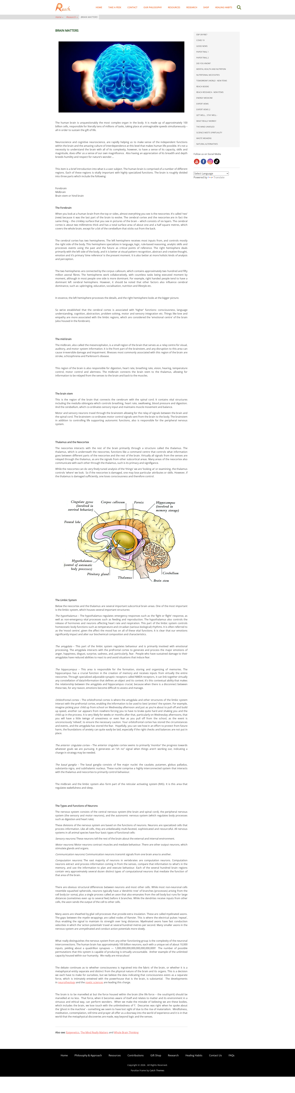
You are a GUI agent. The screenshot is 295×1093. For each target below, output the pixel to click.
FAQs (231, 1055)
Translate (219, 177)
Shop (206, 7)
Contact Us (215, 1055)
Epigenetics (72, 1032)
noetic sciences (94, 982)
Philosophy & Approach (88, 1055)
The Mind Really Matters (94, 1032)
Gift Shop (155, 1055)
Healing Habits (223, 7)
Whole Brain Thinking (126, 1032)
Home (99, 7)
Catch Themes (157, 1070)
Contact (132, 7)
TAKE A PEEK (114, 7)
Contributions (136, 1055)
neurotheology (66, 982)
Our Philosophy (153, 7)
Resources (174, 7)
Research (191, 7)
